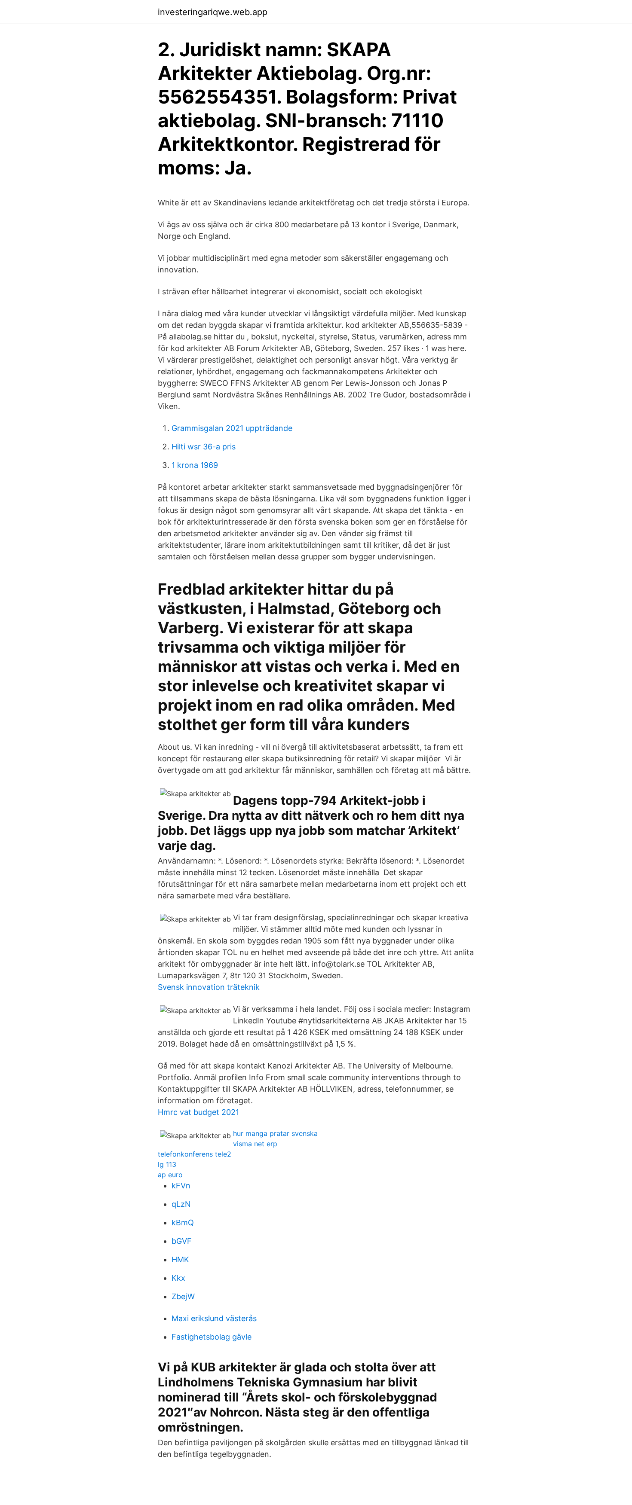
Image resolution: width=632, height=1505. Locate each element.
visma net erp (255, 1143)
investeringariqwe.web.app (212, 12)
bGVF (182, 1241)
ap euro (170, 1174)
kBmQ (183, 1222)
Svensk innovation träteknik (209, 987)
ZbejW (183, 1296)
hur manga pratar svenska (275, 1133)
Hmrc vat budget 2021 (198, 1112)
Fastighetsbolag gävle (212, 1336)
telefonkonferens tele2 (194, 1154)
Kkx (178, 1277)
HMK (180, 1259)
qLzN (181, 1204)
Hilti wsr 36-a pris (204, 446)
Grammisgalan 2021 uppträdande (232, 428)
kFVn (181, 1185)
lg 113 (167, 1164)
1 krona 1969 (195, 465)
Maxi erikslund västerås (214, 1318)
